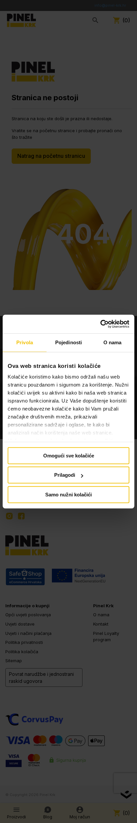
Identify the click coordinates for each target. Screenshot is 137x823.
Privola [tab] (24, 342)
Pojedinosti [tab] (68, 342)
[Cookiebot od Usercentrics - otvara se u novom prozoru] (100, 324)
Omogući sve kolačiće (68, 455)
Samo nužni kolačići (68, 494)
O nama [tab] (112, 342)
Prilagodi (64, 475)
